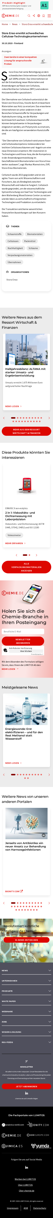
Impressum (12, 1208)
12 (16, 421)
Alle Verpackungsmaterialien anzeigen (26, 567)
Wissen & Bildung (11, 1032)
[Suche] (29, 16)
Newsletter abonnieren (23, 641)
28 (34, 910)
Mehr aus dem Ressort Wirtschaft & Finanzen (26, 431)
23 (19, 910)
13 (19, 421)
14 (22, 421)
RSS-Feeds (7, 1042)
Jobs (4, 1022)
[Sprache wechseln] (39, 16)
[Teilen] (34, 16)
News (5, 970)
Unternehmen (9, 981)
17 (31, 421)
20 (39, 421)
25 (25, 910)
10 (41, 418)
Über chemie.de (26, 1190)
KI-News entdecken (26, 939)
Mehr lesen (9, 668)
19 (37, 421)
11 (13, 421)
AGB (26, 1208)
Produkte (7, 991)
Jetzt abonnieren (26, 1086)
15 (25, 421)
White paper (9, 1001)
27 (31, 910)
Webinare (7, 1011)
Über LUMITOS (25, 1184)
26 (28, 910)
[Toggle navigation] (49, 16)
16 (28, 421)
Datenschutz (39, 1208)
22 (16, 910)
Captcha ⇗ (37, 654)
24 (22, 910)
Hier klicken (26, 651)
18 (34, 421)
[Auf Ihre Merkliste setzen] (44, 16)
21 (41, 906)
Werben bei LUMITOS (25, 1179)
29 (37, 910)
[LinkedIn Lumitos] (26, 1167)
